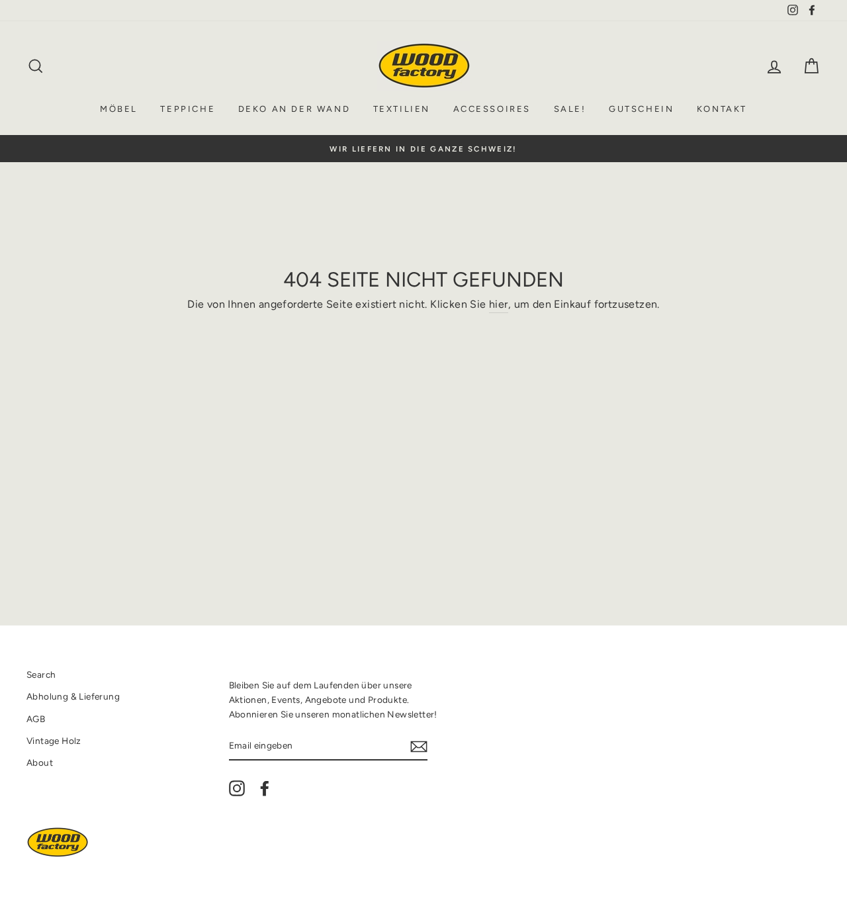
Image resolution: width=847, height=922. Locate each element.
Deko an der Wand (294, 109)
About (39, 762)
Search (41, 674)
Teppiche (187, 109)
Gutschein (641, 109)
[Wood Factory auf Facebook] (265, 788)
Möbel (119, 109)
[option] (423, 149)
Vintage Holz (53, 740)
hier (498, 304)
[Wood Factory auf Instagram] (237, 788)
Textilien (401, 109)
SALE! (570, 109)
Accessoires (492, 109)
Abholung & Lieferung (73, 696)
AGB (35, 719)
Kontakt (722, 109)
